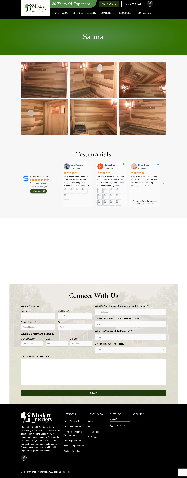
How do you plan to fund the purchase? (118, 318)
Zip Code (74, 339)
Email (61, 322)
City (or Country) (29, 339)
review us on (37, 191)
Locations (105, 13)
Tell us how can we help (35, 356)
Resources (124, 13)
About (65, 13)
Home (56, 13)
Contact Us (144, 13)
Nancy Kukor (143, 165)
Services (78, 13)
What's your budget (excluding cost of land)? (122, 306)
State (49, 339)
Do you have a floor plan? (110, 344)
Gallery (91, 13)
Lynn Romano (77, 165)
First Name (26, 311)
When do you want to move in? (113, 331)
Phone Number (28, 322)
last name (63, 311)
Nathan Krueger (111, 165)
